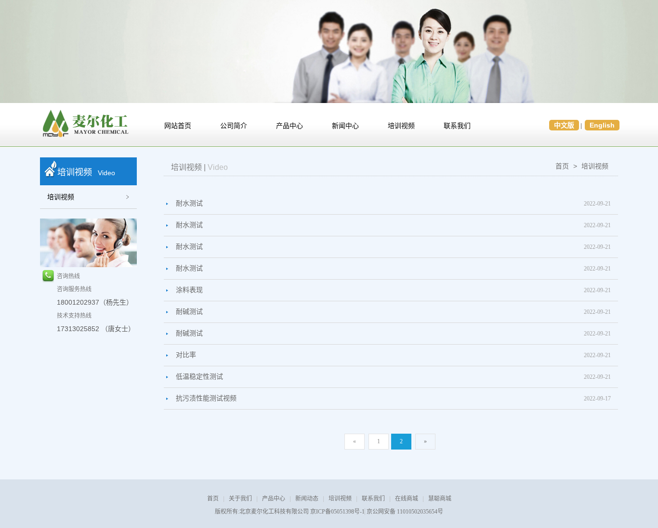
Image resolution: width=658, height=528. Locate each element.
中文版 (564, 125)
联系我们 (457, 125)
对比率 (186, 355)
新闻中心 (345, 125)
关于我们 (240, 498)
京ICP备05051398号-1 (337, 511)
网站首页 (177, 125)
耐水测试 (189, 203)
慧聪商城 (439, 498)
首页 (562, 166)
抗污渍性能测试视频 (206, 398)
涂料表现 (189, 290)
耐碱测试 (189, 311)
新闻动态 (306, 498)
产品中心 (289, 125)
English (602, 125)
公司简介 (233, 125)
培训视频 (401, 125)
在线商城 (406, 498)
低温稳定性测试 (199, 376)
